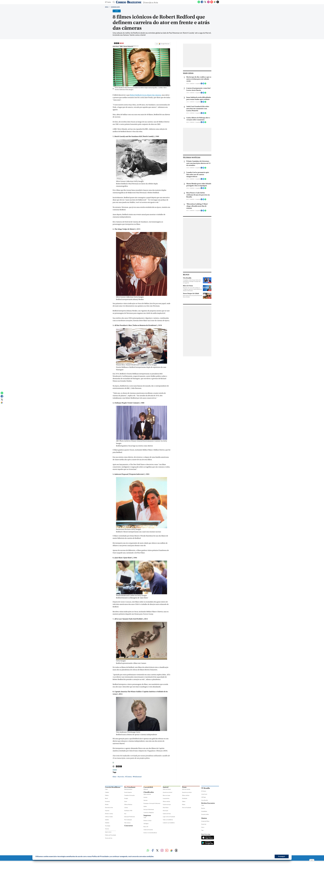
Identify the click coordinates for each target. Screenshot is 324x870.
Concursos (128, 826)
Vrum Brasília (204, 800)
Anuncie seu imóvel (167, 792)
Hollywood (137, 777)
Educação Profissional (129, 816)
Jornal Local (204, 794)
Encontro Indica (205, 814)
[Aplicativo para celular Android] (207, 843)
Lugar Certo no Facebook (169, 816)
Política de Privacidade (110, 835)
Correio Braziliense (112, 787)
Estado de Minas (205, 821)
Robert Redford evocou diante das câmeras (145, 95)
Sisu (125, 813)
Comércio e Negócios (149, 812)
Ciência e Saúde (109, 816)
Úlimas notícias (166, 801)
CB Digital (146, 823)
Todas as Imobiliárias (168, 819)
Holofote (107, 822)
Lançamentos (166, 798)
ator (115, 777)
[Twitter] (205, 3)
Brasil (106, 798)
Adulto (145, 806)
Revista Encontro (208, 803)
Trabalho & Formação (129, 795)
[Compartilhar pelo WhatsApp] (205, 84)
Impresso (147, 815)
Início (106, 6)
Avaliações (184, 798)
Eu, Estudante (129, 787)
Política (107, 795)
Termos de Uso (108, 838)
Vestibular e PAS (128, 810)
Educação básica (128, 789)
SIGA (157, 43)
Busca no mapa (166, 795)
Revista (203, 808)
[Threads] (217, 3)
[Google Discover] (215, 2)
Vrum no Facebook (186, 807)
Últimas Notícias (128, 804)
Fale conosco (127, 822)
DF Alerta (203, 791)
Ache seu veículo (186, 789)
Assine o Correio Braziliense (150, 832)
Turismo (107, 828)
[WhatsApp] (199, 3)
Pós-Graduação (128, 819)
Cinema (129, 777)
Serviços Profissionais (149, 809)
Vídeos (183, 801)
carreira (121, 777)
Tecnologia (107, 825)
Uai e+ (202, 827)
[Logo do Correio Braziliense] (128, 2)
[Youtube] (211, 3)
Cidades (107, 792)
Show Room (165, 807)
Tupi (202, 830)
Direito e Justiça (109, 813)
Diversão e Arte (115, 6)
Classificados (149, 792)
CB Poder (203, 797)
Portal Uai (203, 824)
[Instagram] (208, 3)
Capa (106, 789)
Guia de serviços (167, 804)
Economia (107, 801)
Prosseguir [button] (281, 856)
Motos (183, 804)
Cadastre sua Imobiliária (169, 822)
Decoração (165, 810)
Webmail (146, 789)
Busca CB (146, 826)
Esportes (107, 810)
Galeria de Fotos (167, 813)
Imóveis (145, 797)
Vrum (184, 787)
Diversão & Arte (109, 807)
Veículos (145, 800)
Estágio (126, 798)
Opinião (107, 819)
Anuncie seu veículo (187, 792)
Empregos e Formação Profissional (152, 803)
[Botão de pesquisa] (113, 2)
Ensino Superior (128, 792)
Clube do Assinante (148, 829)
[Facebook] (202, 3)
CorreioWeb (148, 787)
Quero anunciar (147, 794)
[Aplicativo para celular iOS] (207, 837)
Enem (125, 801)
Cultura (126, 807)
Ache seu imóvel (167, 789)
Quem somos (108, 832)
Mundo (106, 804)
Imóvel (165, 787)
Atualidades (204, 811)
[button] (154, 856)
